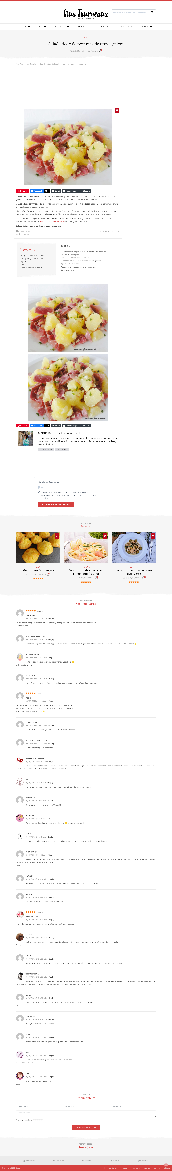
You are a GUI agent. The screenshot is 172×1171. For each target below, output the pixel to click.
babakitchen (31, 852)
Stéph (28, 698)
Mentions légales (110, 1168)
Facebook (88, 1160)
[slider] (38, 578)
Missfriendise (32, 798)
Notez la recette (23, 1120)
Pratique (125, 27)
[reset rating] (32, 1120)
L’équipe (167, 1168)
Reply (51, 618)
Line (27, 1073)
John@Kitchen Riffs (35, 758)
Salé (41, 27)
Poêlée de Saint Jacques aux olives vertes (133, 571)
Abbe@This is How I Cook (36, 740)
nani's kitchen (32, 917)
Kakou (28, 834)
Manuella (94, 51)
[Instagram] (78, 462)
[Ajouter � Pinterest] (117, 110)
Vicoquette (31, 1016)
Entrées (86, 38)
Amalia (29, 894)
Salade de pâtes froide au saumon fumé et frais (86, 571)
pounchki (30, 816)
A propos (157, 1168)
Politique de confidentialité (130, 1168)
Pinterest (144, 1160)
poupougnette (32, 654)
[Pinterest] (94, 462)
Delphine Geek (32, 676)
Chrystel (30, 935)
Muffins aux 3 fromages (38, 570)
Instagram (30, 1160)
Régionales (61, 27)
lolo (28, 779)
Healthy (146, 27)
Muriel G (29, 1034)
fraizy (28, 956)
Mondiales (83, 27)
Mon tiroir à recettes (35, 636)
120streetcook (32, 974)
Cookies (147, 1168)
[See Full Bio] (52, 444)
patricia (29, 876)
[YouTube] (110, 462)
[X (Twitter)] (62, 462)
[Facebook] (45, 462)
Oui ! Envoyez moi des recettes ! (56, 505)
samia (28, 995)
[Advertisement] (86, 87)
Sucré (25, 27)
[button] (152, 12)
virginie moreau (33, 722)
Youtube (59, 1160)
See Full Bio (44, 444)
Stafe (18, 1168)
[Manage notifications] (166, 1165)
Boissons (105, 27)
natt (28, 1052)
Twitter (116, 1160)
